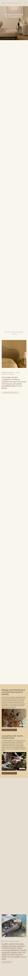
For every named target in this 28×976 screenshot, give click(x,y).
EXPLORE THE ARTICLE (9, 773)
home (22, 768)
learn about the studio (10, 392)
